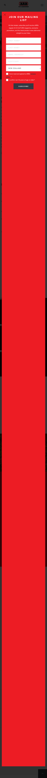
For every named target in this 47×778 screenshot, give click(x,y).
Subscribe (23, 86)
